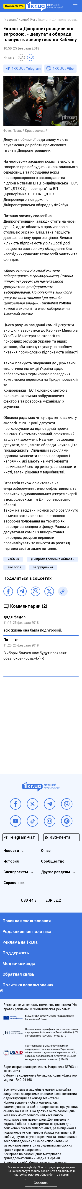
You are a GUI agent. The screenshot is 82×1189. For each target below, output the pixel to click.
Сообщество (52, 861)
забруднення (43, 567)
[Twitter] (49, 591)
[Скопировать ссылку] (63, 591)
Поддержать (14, 6)
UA (21, 57)
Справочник (14, 883)
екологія (14, 567)
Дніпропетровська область (52, 559)
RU (30, 57)
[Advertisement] (41, 722)
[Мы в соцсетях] (15, 804)
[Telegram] (22, 591)
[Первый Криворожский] (44, 6)
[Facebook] (8, 591)
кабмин (13, 559)
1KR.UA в (26, 68)
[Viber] (35, 591)
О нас (46, 850)
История (11, 861)
